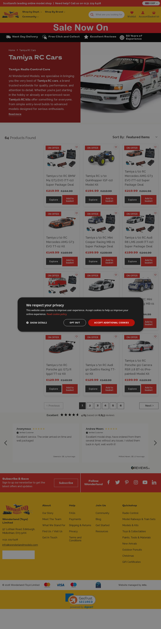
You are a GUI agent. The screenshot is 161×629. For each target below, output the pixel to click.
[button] (36, 322)
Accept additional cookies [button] (111, 322)
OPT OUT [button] (75, 322)
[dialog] (80, 314)
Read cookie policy (57, 314)
